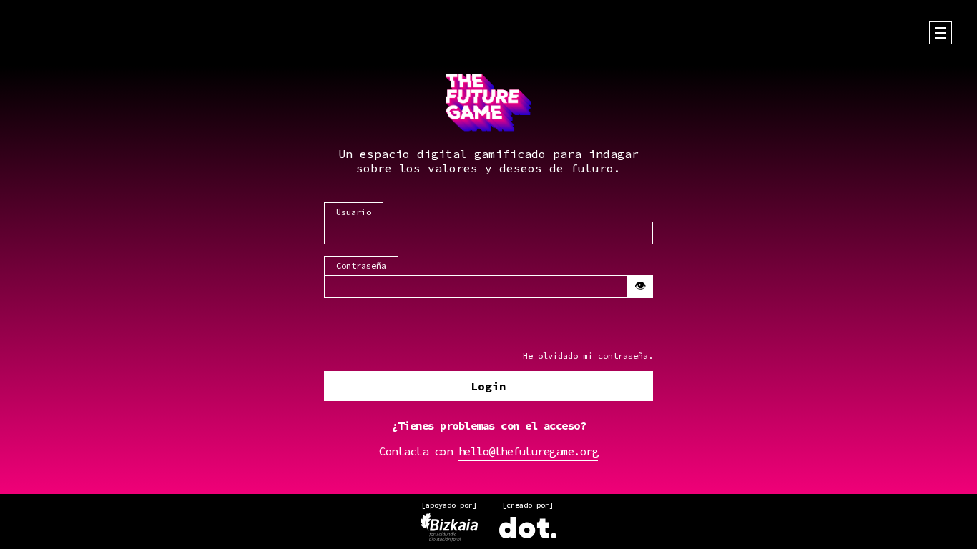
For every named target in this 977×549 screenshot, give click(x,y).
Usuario (353, 212)
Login (488, 386)
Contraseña (361, 265)
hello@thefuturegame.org (528, 451)
